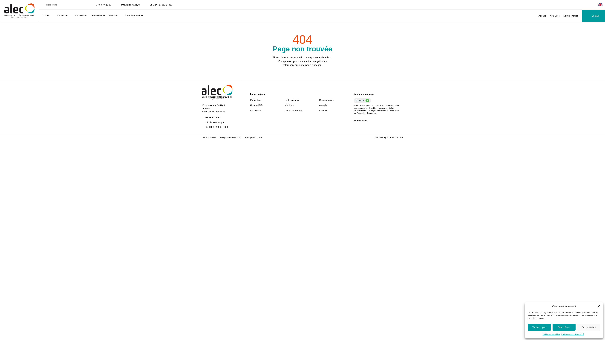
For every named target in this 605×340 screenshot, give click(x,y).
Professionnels (98, 15)
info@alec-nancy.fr (130, 4)
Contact (595, 15)
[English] (600, 4)
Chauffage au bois (134, 15)
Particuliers (62, 15)
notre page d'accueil (310, 65)
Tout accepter (539, 327)
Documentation (571, 15)
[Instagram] (594, 4)
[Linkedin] (584, 4)
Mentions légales (209, 137)
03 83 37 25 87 (103, 4)
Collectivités (81, 15)
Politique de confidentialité (572, 334)
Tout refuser (564, 327)
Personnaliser (589, 327)
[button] (598, 306)
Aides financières (293, 110)
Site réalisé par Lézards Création (389, 137)
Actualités (555, 15)
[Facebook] (589, 4)
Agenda (542, 15)
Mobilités (113, 15)
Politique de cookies (551, 334)
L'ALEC (46, 15)
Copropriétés (256, 105)
